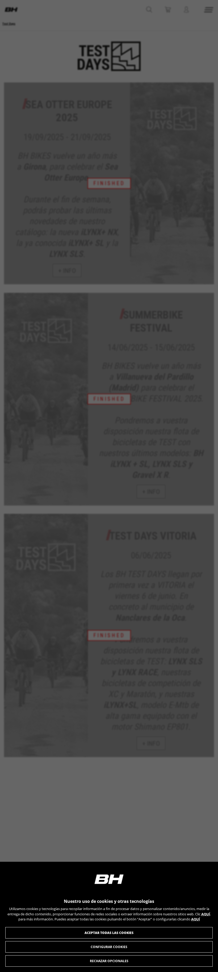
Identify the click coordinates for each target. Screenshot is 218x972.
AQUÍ (205, 914)
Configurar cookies (109, 947)
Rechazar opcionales (109, 961)
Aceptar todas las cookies (109, 933)
